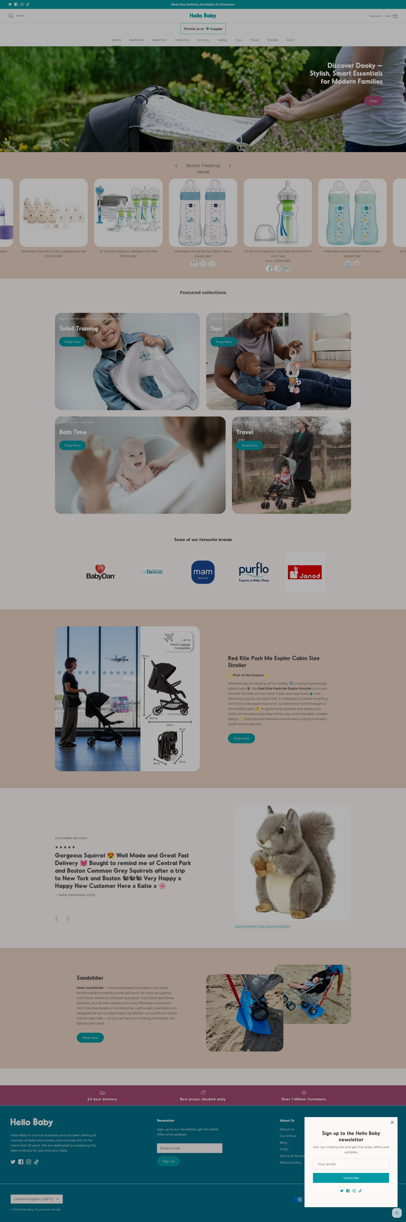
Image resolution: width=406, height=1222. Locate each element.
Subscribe (351, 1178)
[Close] (392, 1122)
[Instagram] (354, 1190)
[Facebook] (348, 1190)
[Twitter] (341, 1190)
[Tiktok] (360, 1190)
